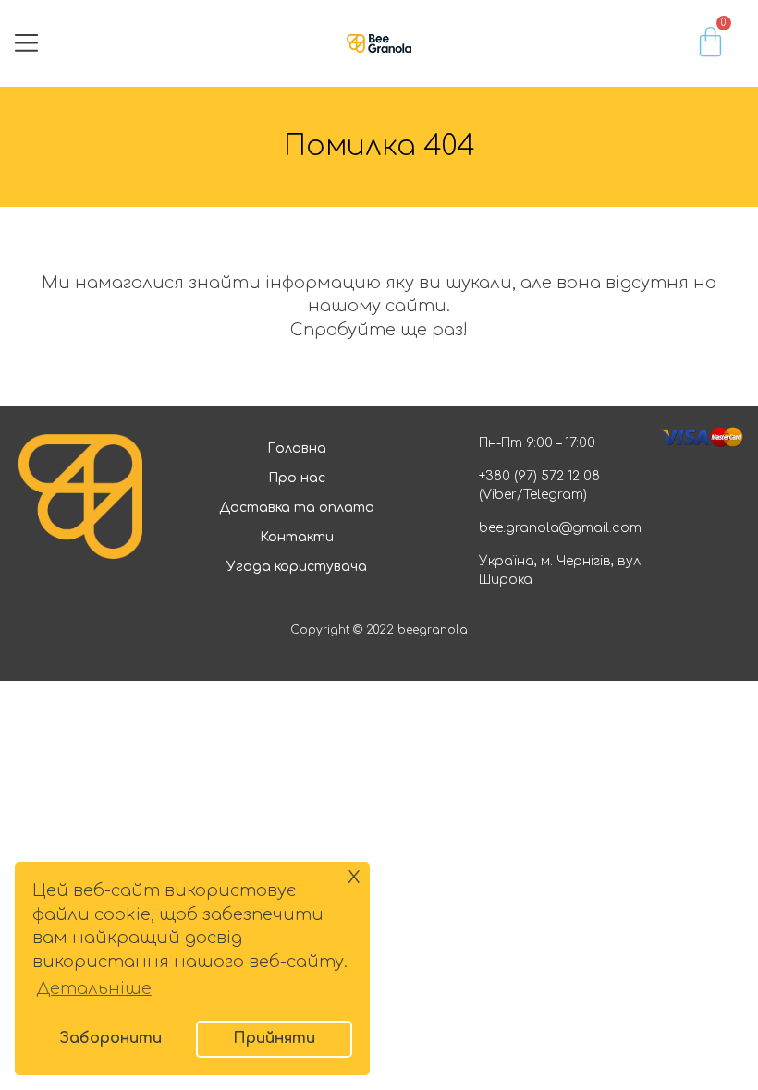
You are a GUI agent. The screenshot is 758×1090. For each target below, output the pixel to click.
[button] (26, 43)
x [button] (354, 875)
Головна (296, 448)
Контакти (297, 537)
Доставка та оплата (296, 508)
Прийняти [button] (274, 1038)
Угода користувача (296, 567)
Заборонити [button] (110, 1038)
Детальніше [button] (94, 988)
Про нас (296, 478)
